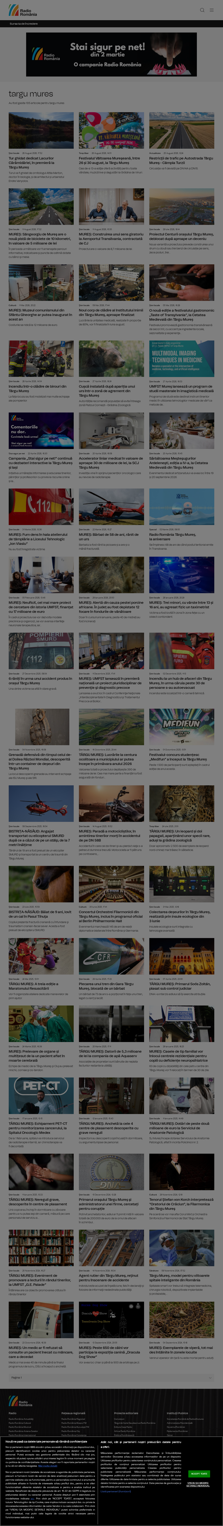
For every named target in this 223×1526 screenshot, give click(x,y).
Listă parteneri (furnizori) (116, 1491)
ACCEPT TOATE (199, 1474)
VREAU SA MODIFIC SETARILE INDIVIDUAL (198, 1484)
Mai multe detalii (47, 1466)
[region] (111, 1481)
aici (32, 1499)
